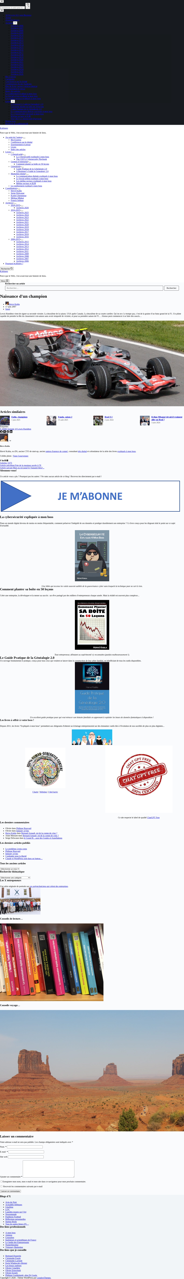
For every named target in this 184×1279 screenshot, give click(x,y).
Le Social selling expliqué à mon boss (32, 178)
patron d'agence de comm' (57, 451)
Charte (35, 792)
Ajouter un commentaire (11, 1177)
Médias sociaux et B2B (26, 183)
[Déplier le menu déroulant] (13, 152)
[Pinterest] (8, 432)
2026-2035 (15, 205)
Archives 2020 (22, 225)
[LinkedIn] (11, 432)
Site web (3, 1157)
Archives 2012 (22, 249)
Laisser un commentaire (10, 1191)
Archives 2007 (22, 259)
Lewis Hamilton (23, 429)
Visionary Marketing (14, 1247)
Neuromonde (11, 1214)
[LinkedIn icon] (3, 460)
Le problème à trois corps (16, 849)
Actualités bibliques (13, 1204)
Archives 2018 (22, 229)
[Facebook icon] (1, 460)
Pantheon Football (13, 1217)
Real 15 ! (109, 417)
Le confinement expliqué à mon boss (26, 186)
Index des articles (18, 149)
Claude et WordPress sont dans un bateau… (24, 858)
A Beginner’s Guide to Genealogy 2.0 (32, 171)
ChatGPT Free (153, 817)
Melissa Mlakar (17, 198)
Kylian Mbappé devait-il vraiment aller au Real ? (166, 418)
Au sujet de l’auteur (13, 137)
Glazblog (9, 1207)
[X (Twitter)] (4, 432)
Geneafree (9, 1237)
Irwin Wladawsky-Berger (16, 1263)
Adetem (8, 1235)
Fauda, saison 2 (65, 417)
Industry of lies (22, 831)
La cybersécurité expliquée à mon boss (32, 157)
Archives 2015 (22, 242)
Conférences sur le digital (21, 142)
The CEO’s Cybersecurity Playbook (31, 159)
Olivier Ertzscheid (13, 1270)
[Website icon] (5, 460)
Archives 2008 (22, 256)
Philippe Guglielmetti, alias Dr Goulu (21, 1275)
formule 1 (11, 429)
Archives (9, 203)
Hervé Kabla (16, 191)
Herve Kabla (10, 833)
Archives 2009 (22, 254)
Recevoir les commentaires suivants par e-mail (22, 1186)
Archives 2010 (22, 234)
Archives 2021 (22, 222)
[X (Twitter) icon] (7, 460)
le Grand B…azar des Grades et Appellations (43, 838)
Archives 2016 (22, 237)
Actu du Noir (11, 1202)
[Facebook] (1, 432)
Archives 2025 (22, 212)
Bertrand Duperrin (13, 1256)
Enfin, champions (19, 417)
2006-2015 (15, 239)
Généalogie (15, 166)
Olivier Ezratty (11, 1273)
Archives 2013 (22, 246)
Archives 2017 (22, 232)
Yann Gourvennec (20, 456)
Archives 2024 (22, 215)
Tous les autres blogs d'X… (17, 1224)
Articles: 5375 (6, 463)
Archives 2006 (22, 261)
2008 (3, 429)
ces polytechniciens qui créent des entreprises (49, 886)
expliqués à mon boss (126, 451)
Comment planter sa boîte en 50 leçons (32, 164)
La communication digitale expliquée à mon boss (37, 176)
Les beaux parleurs (13, 1265)
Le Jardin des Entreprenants (17, 1242)
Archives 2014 (22, 244)
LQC (7, 1209)
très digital (82, 451)
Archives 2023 (22, 217)
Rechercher (171, 288)
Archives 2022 (22, 220)
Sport (7, 309)
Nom (3, 1147)
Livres (13, 147)
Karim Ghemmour (18, 195)
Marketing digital (18, 174)
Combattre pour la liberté (16, 856)
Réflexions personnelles (15, 1219)
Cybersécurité (16, 154)
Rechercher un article (15, 283)
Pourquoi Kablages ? (14, 263)
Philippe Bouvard (23, 828)
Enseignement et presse (21, 144)
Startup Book (11, 1221)
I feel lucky (53, 792)
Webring (43, 792)
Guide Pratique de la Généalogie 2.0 (31, 169)
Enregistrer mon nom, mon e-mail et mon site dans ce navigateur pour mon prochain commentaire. (44, 1181)
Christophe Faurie (13, 1258)
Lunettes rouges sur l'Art (15, 1212)
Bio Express (16, 140)
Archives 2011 (22, 251)
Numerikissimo (11, 1245)
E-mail (4, 1152)
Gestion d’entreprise (19, 161)
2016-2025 (15, 210)
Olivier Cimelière (12, 1268)
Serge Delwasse (17, 193)
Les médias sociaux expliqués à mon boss (33, 181)
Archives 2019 (22, 227)
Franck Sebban (17, 200)
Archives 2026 (22, 208)
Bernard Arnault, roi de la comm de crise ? (39, 833)
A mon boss (10, 1233)
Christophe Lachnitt (13, 1261)
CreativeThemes (44, 1278)
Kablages (4, 128)
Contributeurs (11, 188)
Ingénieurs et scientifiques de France (20, 1240)
